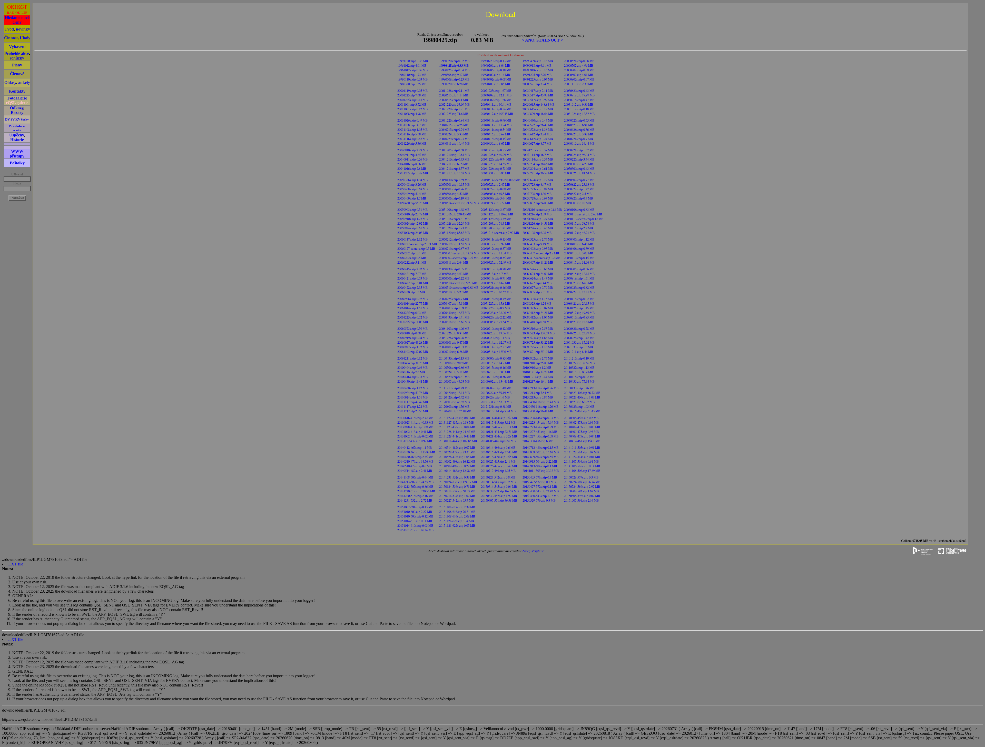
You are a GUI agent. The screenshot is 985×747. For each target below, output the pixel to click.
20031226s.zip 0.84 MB (454, 120)
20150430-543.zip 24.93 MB (541, 491)
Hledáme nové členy (17, 19)
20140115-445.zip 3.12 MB (498, 422)
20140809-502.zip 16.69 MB (541, 452)
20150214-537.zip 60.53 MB (457, 491)
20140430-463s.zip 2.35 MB (415, 456)
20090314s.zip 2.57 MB (496, 347)
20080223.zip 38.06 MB (496, 312)
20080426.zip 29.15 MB (579, 303)
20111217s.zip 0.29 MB (454, 388)
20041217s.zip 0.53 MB (496, 150)
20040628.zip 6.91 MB (578, 125)
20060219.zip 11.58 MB (454, 244)
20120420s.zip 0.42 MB (454, 397)
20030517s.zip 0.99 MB (538, 99)
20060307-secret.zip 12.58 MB (459, 253)
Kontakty (17, 91)
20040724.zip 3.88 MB (578, 134)
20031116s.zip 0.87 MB (412, 138)
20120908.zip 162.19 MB (455, 411)
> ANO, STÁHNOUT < (542, 40)
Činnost (11, 38)
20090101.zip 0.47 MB (453, 342)
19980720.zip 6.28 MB (453, 84)
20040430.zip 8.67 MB (495, 143)
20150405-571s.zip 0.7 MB (540, 477)
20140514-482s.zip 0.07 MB (457, 447)
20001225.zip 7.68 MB (412, 95)
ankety (24, 82)
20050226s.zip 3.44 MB (579, 159)
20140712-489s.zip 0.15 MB (541, 447)
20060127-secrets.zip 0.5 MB (416, 248)
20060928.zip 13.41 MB (579, 292)
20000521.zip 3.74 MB (537, 84)
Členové (17, 74)
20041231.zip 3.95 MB (495, 173)
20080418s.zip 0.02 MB (579, 298)
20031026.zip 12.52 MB (579, 113)
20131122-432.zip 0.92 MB (414, 441)
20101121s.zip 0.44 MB (538, 376)
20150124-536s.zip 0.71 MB (457, 486)
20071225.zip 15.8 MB (495, 303)
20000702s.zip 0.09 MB (579, 70)
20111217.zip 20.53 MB (412, 411)
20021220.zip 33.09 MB (454, 104)
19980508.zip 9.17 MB (453, 74)
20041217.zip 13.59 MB (454, 173)
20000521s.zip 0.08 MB (579, 60)
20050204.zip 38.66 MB (538, 164)
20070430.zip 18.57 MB (454, 312)
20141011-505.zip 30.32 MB (541, 470)
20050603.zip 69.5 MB (495, 193)
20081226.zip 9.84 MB (453, 333)
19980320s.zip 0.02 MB (454, 60)
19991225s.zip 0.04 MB (538, 79)
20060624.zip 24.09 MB (538, 273)
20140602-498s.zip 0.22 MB (457, 466)
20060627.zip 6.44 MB (537, 283)
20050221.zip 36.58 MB (538, 173)
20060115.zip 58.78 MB (579, 223)
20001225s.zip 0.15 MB (412, 99)
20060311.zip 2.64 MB (453, 262)
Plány (17, 65)
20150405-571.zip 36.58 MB (499, 500)
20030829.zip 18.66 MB (538, 113)
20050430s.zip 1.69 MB (454, 179)
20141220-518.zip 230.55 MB (416, 491)
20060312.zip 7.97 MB (495, 244)
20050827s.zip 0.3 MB (578, 198)
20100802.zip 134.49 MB (497, 381)
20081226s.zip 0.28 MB (454, 337)
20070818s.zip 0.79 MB (496, 298)
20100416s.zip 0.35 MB (412, 376)
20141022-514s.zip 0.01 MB (582, 456)
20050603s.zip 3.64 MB (496, 198)
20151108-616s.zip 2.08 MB (457, 516)
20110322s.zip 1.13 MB (579, 367)
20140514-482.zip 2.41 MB (414, 470)
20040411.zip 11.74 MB (496, 125)
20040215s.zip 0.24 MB (454, 129)
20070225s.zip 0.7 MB (453, 298)
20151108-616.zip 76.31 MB (457, 511)
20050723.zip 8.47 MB (537, 184)
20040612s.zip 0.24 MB (538, 138)
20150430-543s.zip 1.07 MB (541, 495)
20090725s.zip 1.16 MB (538, 347)
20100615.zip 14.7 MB (495, 363)
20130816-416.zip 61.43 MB (582, 411)
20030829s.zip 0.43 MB (579, 90)
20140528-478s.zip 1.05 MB (457, 456)
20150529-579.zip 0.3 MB (539, 500)
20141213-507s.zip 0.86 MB (415, 486)
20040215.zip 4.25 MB (453, 125)
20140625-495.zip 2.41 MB (498, 461)
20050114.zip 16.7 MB (537, 154)
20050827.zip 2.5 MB (578, 193)
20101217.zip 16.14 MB (538, 381)
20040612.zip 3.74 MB (537, 134)
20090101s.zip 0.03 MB (454, 347)
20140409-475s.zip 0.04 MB (582, 436)
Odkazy (16, 108)
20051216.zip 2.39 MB (537, 214)
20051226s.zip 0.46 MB (538, 228)
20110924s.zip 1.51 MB (412, 397)
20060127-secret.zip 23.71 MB (417, 244)
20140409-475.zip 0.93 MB (581, 431)
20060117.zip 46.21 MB (579, 232)
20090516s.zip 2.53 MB (538, 328)
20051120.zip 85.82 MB (454, 232)
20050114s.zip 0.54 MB (538, 159)
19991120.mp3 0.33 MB (412, 60)
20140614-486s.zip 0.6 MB (498, 447)
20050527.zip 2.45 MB (495, 184)
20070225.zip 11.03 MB (412, 322)
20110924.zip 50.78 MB (412, 392)
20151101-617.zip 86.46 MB (415, 530)
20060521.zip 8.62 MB (495, 283)
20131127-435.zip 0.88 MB (456, 422)
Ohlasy (10, 82)
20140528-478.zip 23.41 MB (457, 452)
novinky (23, 29)
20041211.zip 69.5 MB (453, 164)
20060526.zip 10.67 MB (496, 292)
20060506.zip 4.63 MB (453, 273)
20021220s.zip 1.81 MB (454, 109)
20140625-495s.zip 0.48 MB (499, 466)
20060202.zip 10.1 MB (412, 253)
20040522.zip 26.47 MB (538, 125)
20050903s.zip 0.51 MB (412, 209)
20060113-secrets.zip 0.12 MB (584, 218)
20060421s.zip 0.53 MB (412, 278)
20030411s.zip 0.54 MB (496, 109)
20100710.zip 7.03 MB (495, 372)
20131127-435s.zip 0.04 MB (457, 427)
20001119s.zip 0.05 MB (412, 90)
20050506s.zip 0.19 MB (454, 198)
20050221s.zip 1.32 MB (579, 150)
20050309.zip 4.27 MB (578, 164)
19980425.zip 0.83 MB (454, 65)
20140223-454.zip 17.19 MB (541, 422)
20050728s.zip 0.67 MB (538, 198)
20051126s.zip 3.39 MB (496, 218)
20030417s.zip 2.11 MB (538, 90)
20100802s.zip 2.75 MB (538, 358)
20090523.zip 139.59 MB (539, 333)
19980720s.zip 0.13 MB (496, 60)
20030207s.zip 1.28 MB (496, 99)
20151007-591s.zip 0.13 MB (415, 507)
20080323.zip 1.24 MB (537, 303)
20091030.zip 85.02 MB (579, 342)
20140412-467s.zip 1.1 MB (414, 447)
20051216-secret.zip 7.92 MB (500, 232)
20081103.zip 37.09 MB (412, 351)
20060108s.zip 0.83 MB (579, 209)
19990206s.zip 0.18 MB (496, 70)
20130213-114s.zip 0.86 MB (541, 388)
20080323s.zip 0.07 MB (538, 308)
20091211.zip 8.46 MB (578, 351)
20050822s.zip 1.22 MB (579, 189)
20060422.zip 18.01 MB (412, 283)
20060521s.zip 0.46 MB (496, 287)
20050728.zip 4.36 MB (537, 193)
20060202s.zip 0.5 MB (411, 257)
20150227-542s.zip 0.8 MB (498, 477)
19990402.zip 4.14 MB (495, 74)
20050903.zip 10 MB (577, 203)
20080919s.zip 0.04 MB (412, 337)
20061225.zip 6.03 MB (412, 312)
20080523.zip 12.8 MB (578, 322)
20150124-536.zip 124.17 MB (458, 482)
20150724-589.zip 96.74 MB (582, 482)
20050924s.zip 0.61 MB (412, 228)
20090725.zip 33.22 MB (538, 342)
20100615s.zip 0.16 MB (496, 367)
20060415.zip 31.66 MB (579, 262)
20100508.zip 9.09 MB (453, 363)
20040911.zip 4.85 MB (412, 154)
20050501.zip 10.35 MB (454, 184)
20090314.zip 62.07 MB (496, 342)
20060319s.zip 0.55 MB (496, 257)
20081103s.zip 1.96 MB (454, 328)
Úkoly (25, 38)
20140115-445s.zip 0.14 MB (499, 427)
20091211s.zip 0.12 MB (412, 358)
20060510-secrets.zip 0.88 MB (459, 287)
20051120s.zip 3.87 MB (496, 209)
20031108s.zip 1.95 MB (412, 129)
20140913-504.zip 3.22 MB (540, 461)
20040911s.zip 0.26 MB (412, 159)
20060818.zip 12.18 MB (579, 273)
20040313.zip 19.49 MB (454, 143)
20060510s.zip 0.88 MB (496, 269)
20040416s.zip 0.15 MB (496, 138)
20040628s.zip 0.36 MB (579, 129)
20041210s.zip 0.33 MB (454, 159)
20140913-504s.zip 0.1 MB (540, 466)
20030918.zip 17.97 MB (579, 95)
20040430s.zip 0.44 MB (538, 120)
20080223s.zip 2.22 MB (496, 317)
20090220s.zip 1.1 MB (495, 337)
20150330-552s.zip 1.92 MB (499, 495)
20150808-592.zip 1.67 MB (581, 491)
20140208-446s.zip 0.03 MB (541, 417)
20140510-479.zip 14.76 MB (415, 461)
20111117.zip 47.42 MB (412, 402)
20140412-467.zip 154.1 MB (582, 441)
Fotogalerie (17, 98)
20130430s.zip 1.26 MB (579, 388)
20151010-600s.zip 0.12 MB (415, 516)
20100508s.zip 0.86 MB (454, 367)
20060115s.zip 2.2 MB (578, 228)
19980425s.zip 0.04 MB (454, 70)
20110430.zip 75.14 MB (579, 381)
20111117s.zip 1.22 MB (412, 406)
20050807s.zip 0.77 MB (579, 179)
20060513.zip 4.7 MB (495, 273)
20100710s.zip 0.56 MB (496, 376)
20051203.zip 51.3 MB (495, 223)
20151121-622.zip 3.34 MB (456, 521)
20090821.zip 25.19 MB (538, 351)
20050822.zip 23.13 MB (579, 184)
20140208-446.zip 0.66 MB (498, 441)
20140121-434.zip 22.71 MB (499, 431)
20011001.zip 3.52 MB (412, 104)
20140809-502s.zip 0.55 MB (541, 456)
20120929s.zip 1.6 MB (495, 397)
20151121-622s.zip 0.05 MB (457, 525)
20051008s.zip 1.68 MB (454, 209)
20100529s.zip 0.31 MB (454, 376)
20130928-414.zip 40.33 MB (415, 422)
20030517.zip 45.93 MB (538, 95)
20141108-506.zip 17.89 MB (582, 470)
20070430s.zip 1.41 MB (454, 317)
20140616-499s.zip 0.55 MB (499, 456)
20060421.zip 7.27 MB (412, 273)
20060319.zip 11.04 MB (496, 253)
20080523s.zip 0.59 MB (412, 328)
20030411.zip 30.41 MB (496, 104)
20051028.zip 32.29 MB (454, 223)
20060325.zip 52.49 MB (496, 262)
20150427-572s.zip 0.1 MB (540, 486)
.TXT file (15, 564)
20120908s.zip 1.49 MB (496, 388)
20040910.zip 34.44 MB (579, 143)
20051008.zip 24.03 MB (412, 232)
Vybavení (17, 46)
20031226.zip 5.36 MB (412, 143)
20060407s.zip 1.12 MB (579, 239)
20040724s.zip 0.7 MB (578, 138)
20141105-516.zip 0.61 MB (581, 461)
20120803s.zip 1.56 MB (454, 406)
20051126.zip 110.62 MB (497, 214)
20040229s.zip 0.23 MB (454, 138)
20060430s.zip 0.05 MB (454, 269)
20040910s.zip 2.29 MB (412, 150)
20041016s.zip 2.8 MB (411, 168)
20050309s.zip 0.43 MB (579, 168)
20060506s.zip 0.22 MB (454, 278)
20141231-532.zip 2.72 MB (414, 500)
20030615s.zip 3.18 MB (538, 109)
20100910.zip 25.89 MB (538, 363)
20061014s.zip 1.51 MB (412, 308)
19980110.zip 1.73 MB (412, 74)
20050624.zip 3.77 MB (495, 203)
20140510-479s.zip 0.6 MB (414, 466)
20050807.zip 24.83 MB (538, 203)
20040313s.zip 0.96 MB (496, 120)
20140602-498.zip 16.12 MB (457, 461)
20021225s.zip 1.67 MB (496, 90)
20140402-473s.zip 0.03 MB (582, 427)
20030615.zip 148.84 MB (539, 104)
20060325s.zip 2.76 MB (538, 239)
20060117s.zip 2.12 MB (412, 239)
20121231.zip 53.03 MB (496, 402)
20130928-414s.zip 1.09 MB (415, 427)
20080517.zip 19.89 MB (579, 312)
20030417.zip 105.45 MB (497, 113)
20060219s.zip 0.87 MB (454, 248)
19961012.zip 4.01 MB (412, 65)
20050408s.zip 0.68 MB (412, 189)
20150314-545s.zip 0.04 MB (499, 486)
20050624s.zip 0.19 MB (538, 179)
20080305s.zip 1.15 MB (538, 298)
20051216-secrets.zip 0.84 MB (542, 209)
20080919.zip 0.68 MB (412, 333)
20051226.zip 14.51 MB (538, 223)
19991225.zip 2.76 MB (537, 74)
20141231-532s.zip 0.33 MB (457, 477)
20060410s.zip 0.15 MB (579, 257)
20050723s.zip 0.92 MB (538, 189)
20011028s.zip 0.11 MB (454, 90)
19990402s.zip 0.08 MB (496, 79)
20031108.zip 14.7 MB (412, 125)
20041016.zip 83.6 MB (412, 164)
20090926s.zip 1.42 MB (579, 337)
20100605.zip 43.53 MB (454, 381)
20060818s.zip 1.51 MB (579, 278)
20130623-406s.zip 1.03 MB (582, 397)
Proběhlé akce (16, 53)
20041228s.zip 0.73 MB (496, 168)
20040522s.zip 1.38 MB (538, 129)
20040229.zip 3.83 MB (453, 134)
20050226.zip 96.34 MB (579, 154)
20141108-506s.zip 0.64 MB (415, 477)
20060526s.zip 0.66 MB (538, 269)
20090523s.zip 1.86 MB (538, 337)
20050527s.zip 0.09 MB (496, 189)
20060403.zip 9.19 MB (537, 244)
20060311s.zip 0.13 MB (496, 239)
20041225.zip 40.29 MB (496, 154)
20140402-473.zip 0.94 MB (581, 422)
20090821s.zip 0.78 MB (579, 328)
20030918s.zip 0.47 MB (579, 99)
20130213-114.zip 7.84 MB (498, 411)
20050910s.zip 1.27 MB (412, 218)
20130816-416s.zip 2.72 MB (415, 417)
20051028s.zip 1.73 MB (454, 228)
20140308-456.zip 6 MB (538, 441)
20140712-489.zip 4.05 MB (498, 470)
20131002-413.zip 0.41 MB (414, 431)
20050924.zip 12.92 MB (412, 223)
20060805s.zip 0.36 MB (579, 269)
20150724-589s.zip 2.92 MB (582, 486)
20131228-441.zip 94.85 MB (457, 431)
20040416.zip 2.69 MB (495, 134)
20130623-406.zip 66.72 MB (582, 392)
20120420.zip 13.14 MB (454, 392)
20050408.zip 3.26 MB (412, 184)
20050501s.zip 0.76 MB (454, 189)
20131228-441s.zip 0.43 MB (457, 436)
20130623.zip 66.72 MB (579, 402)
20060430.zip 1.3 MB (411, 292)
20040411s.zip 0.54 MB (496, 129)
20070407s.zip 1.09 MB (454, 308)
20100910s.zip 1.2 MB (537, 367)
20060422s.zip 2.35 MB (412, 287)
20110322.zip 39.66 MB (579, 363)
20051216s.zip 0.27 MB (538, 218)
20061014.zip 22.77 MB (412, 303)
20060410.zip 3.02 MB (578, 253)
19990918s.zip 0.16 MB (538, 70)
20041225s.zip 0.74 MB (496, 159)
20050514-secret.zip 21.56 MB (459, 203)
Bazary (17, 112)
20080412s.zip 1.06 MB (538, 317)
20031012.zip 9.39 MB (578, 104)
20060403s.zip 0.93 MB (538, 248)
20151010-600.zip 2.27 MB (414, 511)
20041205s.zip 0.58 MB (454, 150)
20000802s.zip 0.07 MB (579, 79)
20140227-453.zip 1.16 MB (540, 431)
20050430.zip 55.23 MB (412, 203)
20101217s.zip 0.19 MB (579, 358)
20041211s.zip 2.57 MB (454, 168)
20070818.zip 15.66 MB (454, 322)
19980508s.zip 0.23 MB (454, 79)
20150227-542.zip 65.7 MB (456, 500)
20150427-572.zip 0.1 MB (539, 482)
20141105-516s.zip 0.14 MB (582, 466)
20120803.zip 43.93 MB (454, 402)
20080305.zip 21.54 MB (496, 322)
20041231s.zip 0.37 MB (538, 150)
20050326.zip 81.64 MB (579, 173)
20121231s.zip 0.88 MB (496, 406)
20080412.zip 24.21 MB (538, 312)
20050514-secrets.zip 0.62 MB (500, 179)
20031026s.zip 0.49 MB (412, 120)
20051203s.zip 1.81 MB (496, 228)
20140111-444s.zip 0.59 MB (499, 417)
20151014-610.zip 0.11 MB (414, 521)
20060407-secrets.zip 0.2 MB (541, 257)
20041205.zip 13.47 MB (412, 173)
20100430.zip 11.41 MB (412, 381)
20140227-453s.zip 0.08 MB (541, 436)
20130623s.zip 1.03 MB (579, 406)
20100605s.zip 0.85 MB (496, 358)
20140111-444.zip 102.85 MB (458, 441)
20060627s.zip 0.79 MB (538, 287)
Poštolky (17, 163)
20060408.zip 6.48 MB (578, 244)
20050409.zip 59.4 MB (412, 193)
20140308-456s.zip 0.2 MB (581, 417)
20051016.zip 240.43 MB (455, 214)
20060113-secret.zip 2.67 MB (583, 214)
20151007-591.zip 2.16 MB (581, 500)
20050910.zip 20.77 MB (412, 214)
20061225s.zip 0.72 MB (412, 317)
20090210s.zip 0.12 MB (496, 328)
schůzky (17, 58)
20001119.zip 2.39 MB (578, 84)
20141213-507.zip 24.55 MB (415, 482)
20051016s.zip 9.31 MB (454, 218)
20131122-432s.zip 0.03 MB (457, 417)
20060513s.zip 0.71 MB (496, 278)
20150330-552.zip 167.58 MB (500, 491)
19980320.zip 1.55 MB (412, 84)
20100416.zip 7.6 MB (411, 372)
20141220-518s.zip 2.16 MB (415, 495)
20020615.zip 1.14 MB (453, 95)
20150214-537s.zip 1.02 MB (457, 495)
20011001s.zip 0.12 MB (412, 109)
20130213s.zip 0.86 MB (538, 397)
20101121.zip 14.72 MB (538, 372)
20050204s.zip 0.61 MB (538, 168)
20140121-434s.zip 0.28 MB (499, 436)
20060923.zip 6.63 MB (578, 283)
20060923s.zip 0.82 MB (579, 287)
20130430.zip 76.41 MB (538, 411)
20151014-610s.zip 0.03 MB (415, 525)
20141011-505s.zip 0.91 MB (582, 447)
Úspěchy (16, 135)
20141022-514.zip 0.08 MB (581, 452)
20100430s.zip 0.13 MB (454, 358)
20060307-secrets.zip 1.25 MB (459, 257)
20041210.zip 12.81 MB (454, 154)
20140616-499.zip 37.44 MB (499, 452)
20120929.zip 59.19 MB (496, 392)
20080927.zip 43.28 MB (412, 342)
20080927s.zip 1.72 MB (412, 347)
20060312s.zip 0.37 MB (496, 248)
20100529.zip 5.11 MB (453, 372)
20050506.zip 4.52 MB (453, 193)
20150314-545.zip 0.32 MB (498, 482)
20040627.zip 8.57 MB (537, 143)
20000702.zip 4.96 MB (578, 65)
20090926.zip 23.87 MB (579, 333)
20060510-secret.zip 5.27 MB (458, 283)
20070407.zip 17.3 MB (453, 303)
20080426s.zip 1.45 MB (579, 308)
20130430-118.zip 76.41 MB (541, 402)
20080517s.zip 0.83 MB (579, 317)
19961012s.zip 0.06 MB (412, 70)
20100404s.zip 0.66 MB (412, 367)
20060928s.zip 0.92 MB (412, 298)
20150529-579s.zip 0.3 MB (581, 477)
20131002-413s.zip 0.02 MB (415, 436)
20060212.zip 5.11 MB (412, 262)
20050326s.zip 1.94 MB (412, 179)
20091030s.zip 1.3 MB (578, 347)
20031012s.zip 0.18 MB (579, 109)
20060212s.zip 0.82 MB (454, 239)
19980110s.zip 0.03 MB (412, 79)
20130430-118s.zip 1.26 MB (541, 406)
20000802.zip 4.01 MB (578, 74)
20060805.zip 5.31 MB (537, 292)
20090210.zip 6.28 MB (453, 351)
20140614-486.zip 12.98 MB (457, 470)
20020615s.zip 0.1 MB (453, 99)
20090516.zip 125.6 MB (496, 351)
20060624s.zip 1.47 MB (538, 278)
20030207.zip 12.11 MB (496, 95)
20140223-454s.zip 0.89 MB (541, 427)
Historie (17, 139)
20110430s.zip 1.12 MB (412, 388)
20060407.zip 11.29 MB (538, 262)
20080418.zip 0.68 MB (537, 322)
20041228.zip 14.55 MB (496, 164)
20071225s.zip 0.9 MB (495, 308)
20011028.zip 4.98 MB (412, 113)
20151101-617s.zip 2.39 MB (457, 507)
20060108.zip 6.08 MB (537, 232)
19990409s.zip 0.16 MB (538, 60)
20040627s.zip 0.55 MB (579, 120)
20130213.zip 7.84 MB (537, 392)
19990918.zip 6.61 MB (537, 65)
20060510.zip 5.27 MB (453, 292)
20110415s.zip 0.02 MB (579, 376)
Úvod (9, 29)
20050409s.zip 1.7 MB (411, 198)
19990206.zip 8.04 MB (495, 65)
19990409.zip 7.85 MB (495, 84)
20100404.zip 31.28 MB (412, 363)
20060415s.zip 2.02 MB (412, 269)
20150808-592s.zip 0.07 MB (582, 495)
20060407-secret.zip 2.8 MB (541, 253)
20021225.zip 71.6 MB (453, 113)
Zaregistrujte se (533, 551)
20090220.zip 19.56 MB (496, 333)
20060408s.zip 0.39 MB (579, 248)
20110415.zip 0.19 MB (578, 372)
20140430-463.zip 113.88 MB (416, 452)
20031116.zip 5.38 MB (412, 134)
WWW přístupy (17, 153)
